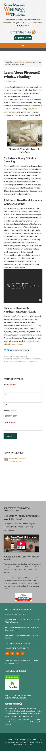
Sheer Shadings (31, 361)
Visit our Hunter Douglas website (17, 708)
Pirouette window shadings (14, 361)
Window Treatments (20, 356)
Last (5, 405)
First (5, 394)
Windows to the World (23, 10)
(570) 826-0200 (22, 22)
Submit (10, 436)
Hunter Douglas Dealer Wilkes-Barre (27, 359)
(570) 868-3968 (23, 26)
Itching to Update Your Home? (16, 614)
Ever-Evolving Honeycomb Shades (17, 643)
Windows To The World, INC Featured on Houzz (18, 460)
